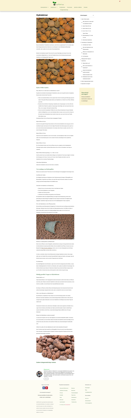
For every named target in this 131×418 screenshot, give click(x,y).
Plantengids (87, 387)
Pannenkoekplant (74, 392)
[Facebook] (44, 388)
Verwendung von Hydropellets (86, 42)
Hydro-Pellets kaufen (85, 19)
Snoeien (85, 7)
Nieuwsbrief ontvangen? (85, 83)
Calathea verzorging (63, 390)
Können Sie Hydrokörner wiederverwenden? (87, 71)
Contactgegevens (88, 403)
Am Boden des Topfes (87, 44)
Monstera (73, 390)
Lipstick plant (62, 402)
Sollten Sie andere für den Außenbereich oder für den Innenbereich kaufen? (87, 76)
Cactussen (69, 7)
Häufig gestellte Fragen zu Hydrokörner (86, 59)
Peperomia (73, 395)
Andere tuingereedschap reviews (87, 81)
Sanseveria (73, 399)
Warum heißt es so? (86, 63)
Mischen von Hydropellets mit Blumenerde (88, 52)
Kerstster (61, 399)
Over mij (46, 378)
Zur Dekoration (85, 56)
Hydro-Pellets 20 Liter (87, 28)
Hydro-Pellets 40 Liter (87, 26)
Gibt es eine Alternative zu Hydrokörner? (87, 66)
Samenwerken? (88, 400)
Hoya (61, 397)
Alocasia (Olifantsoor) (64, 388)
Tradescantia (73, 402)
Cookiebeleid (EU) (88, 392)
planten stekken (78, 7)
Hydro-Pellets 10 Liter (87, 30)
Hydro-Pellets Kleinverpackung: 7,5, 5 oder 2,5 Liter (88, 35)
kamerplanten (44, 7)
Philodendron (73, 397)
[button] (93, 15)
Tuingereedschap (64, 9)
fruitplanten (62, 7)
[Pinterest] (46, 388)
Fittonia (61, 392)
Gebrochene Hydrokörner (87, 39)
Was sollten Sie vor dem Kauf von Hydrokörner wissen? (88, 22)
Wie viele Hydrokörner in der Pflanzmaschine (88, 48)
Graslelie (61, 395)
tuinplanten (53, 7)
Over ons (86, 398)
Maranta (73, 388)
